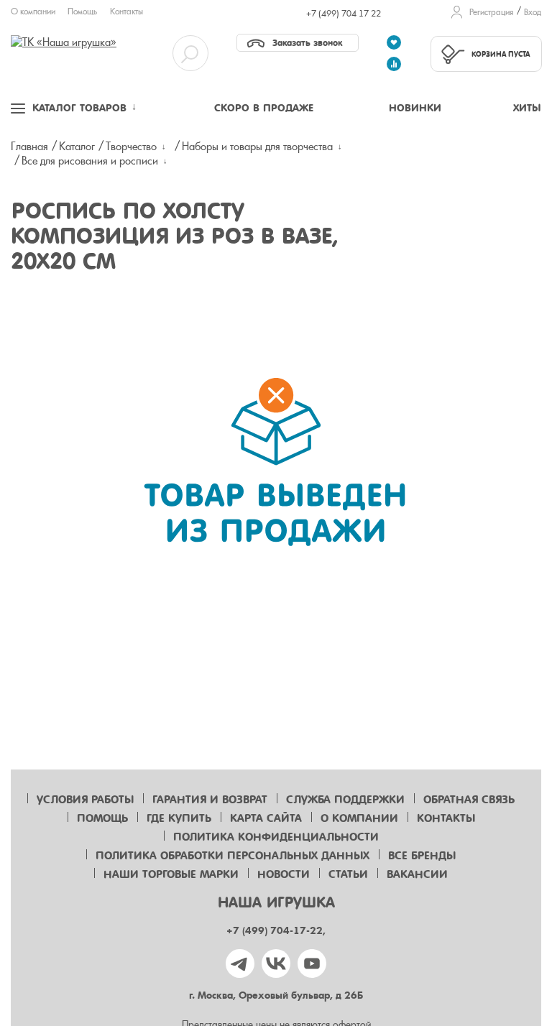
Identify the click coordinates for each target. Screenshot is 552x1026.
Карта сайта (266, 818)
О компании (33, 11)
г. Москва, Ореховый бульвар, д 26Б (276, 995)
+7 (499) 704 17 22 (343, 13)
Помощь (82, 11)
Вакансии (417, 874)
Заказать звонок (307, 42)
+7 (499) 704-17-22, (276, 931)
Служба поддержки (345, 799)
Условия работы (85, 799)
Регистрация (491, 12)
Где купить (179, 818)
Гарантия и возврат (209, 799)
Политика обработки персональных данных (232, 855)
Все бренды (422, 855)
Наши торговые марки (171, 874)
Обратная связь (469, 799)
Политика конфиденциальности (276, 837)
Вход (532, 12)
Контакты (126, 11)
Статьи (348, 874)
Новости (283, 874)
